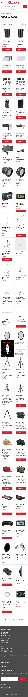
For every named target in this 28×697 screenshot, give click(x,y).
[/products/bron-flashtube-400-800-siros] (7, 594)
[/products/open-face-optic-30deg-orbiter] (7, 172)
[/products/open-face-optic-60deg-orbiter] (20, 172)
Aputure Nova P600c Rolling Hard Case (21, 111)
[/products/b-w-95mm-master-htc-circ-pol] (20, 335)
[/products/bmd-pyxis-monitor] (20, 497)
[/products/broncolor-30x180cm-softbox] (20, 571)
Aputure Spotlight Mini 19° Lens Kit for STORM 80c (7, 135)
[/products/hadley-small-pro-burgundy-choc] (7, 469)
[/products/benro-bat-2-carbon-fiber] (20, 362)
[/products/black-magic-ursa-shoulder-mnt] (7, 523)
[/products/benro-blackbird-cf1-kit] (7, 388)
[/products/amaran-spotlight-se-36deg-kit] (20, 81)
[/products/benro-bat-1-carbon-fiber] (7, 362)
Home (2, 13)
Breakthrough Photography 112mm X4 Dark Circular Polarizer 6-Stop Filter (7, 557)
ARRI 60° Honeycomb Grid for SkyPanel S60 (7, 159)
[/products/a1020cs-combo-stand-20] (7, 290)
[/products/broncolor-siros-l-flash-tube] (20, 547)
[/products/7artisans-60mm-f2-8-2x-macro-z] (7, 33)
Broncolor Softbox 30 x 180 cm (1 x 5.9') (20, 580)
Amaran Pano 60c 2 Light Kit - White (20, 66)
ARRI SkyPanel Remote (5, 204)
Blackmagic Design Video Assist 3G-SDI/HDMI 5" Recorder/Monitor (20, 532)
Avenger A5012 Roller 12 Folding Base (6, 253)
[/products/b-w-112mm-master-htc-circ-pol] (7, 335)
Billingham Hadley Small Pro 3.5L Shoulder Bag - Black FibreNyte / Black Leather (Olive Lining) (21, 452)
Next (20, 619)
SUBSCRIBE (20, 351)
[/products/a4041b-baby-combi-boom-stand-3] (20, 220)
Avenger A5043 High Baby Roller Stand (21, 276)
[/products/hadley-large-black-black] (20, 415)
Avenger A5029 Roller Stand (19, 252)
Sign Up (22, 679)
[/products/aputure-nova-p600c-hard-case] (20, 103)
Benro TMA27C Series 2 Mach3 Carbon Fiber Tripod (7, 424)
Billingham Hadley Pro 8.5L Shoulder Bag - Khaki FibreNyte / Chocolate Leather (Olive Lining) (6, 453)
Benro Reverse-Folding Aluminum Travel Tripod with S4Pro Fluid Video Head (20, 398)
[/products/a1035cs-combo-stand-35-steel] (20, 290)
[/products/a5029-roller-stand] (20, 244)
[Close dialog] (26, 340)
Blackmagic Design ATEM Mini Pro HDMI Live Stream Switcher (6, 507)
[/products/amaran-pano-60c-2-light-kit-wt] (20, 58)
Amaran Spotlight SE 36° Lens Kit (21, 89)
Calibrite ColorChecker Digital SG (21, 603)
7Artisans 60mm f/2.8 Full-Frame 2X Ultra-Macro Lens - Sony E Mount (20, 42)
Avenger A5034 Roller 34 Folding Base (6, 277)
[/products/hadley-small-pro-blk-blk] (20, 442)
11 (16, 619)
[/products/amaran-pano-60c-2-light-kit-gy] (7, 58)
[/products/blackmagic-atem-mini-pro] (7, 497)
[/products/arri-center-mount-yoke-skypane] (20, 150)
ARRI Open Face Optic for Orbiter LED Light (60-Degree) (20, 181)
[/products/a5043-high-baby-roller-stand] (20, 268)
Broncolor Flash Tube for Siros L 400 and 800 (21, 556)
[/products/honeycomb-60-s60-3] (7, 150)
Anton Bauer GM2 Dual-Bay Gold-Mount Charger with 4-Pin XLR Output (7, 113)
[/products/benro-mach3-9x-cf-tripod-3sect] (7, 415)
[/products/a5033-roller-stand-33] (20, 313)
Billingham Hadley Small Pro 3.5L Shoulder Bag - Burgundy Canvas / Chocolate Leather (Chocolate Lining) (6, 480)
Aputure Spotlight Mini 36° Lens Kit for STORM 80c (21, 135)
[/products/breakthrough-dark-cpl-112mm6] (7, 547)
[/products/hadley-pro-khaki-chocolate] (7, 442)
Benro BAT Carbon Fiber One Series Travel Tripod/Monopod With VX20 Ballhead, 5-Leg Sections (7, 373)
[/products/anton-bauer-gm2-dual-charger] (7, 103)
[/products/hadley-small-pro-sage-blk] (20, 469)
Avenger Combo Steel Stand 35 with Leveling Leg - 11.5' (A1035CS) (20, 299)
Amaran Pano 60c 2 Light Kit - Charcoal (6, 66)
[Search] (25, 6)
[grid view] (22, 24)
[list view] (25, 24)
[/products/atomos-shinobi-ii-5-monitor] (20, 196)
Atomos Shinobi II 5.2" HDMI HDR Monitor (20, 205)
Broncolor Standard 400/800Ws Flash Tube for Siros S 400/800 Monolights (6, 604)
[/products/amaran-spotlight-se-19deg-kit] (7, 81)
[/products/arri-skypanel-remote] (7, 196)
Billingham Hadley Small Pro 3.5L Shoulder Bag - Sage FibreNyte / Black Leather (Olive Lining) (21, 479)
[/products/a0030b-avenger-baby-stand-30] (7, 220)
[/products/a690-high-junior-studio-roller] (7, 268)
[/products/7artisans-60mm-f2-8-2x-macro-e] (20, 33)
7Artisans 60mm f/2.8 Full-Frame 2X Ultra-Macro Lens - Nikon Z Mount (7, 42)
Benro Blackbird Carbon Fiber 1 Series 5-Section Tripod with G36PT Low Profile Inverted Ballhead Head (7, 399)
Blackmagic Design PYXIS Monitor (20, 505)
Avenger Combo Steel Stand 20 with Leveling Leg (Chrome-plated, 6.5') (7, 299)
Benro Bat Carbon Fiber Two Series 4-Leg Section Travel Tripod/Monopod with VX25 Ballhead (20, 372)
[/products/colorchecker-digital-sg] (20, 594)
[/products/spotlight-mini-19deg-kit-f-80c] (7, 126)
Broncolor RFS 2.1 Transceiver (6, 579)
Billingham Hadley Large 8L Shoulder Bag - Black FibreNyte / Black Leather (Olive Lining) (21, 425)
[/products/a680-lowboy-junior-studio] (7, 244)
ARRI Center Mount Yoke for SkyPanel (20, 158)
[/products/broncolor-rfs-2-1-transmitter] (7, 571)
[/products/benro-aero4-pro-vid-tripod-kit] (20, 388)
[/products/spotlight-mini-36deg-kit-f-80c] (20, 126)
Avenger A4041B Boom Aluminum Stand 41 (20, 229)
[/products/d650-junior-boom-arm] (7, 313)
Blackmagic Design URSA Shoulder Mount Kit (6, 532)
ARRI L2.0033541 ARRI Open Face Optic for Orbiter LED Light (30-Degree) (6, 182)
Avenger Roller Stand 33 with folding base (21, 320)
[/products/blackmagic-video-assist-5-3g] (20, 523)
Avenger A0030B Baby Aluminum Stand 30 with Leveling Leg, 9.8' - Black (6, 230)
